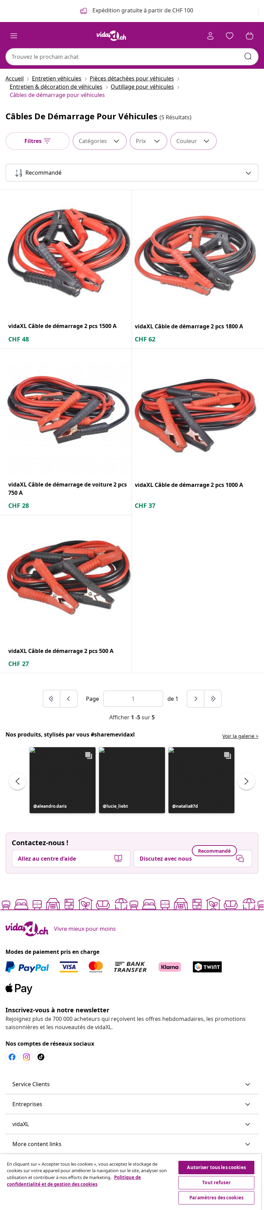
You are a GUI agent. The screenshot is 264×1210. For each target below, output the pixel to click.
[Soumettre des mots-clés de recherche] (248, 56)
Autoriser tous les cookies (216, 1167)
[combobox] (132, 56)
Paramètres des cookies (216, 1198)
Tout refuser (216, 1182)
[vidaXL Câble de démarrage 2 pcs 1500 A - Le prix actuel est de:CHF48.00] (69, 253)
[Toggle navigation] (14, 36)
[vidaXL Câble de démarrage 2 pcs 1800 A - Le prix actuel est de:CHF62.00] (195, 253)
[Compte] (210, 36)
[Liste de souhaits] (230, 36)
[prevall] (51, 698)
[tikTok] (40, 1057)
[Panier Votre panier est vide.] (249, 36)
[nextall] (213, 698)
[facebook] (12, 1057)
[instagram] (26, 1057)
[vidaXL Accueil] (111, 36)
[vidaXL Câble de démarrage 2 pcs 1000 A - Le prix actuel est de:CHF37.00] (195, 412)
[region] (130, 1182)
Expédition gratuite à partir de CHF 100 (142, 10)
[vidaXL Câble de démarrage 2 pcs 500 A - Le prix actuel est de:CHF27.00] (69, 578)
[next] (196, 698)
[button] (63, 780)
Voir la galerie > (240, 736)
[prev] (68, 698)
